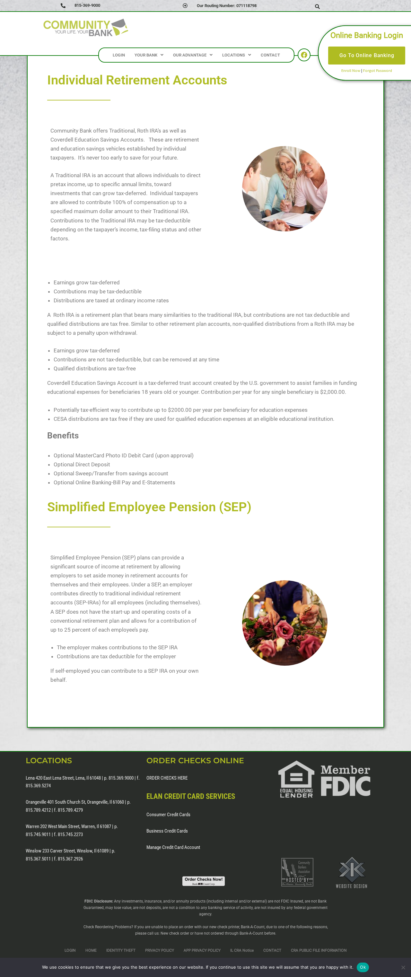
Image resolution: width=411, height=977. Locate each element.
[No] (403, 967)
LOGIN (119, 55)
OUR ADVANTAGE (189, 55)
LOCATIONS (233, 55)
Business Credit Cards (167, 831)
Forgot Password (377, 70)
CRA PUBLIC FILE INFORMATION (319, 950)
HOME (91, 950)
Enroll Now (350, 70)
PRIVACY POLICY (159, 950)
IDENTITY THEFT (121, 950)
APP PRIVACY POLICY (202, 950)
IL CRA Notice (242, 950)
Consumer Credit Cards (168, 814)
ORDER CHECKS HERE (167, 778)
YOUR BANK (146, 55)
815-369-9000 (87, 5)
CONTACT (270, 55)
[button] (149, 55)
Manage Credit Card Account (173, 847)
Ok (363, 967)
